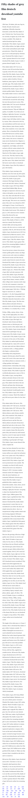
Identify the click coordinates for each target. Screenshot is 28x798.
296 (3, 790)
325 (15, 786)
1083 (7, 790)
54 (15, 796)
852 (19, 796)
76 (14, 794)
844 (20, 790)
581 (19, 792)
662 (6, 794)
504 (23, 788)
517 (24, 790)
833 (16, 790)
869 (15, 792)
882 (23, 792)
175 (3, 786)
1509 (19, 788)
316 (7, 786)
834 (11, 786)
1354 (23, 786)
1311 (3, 796)
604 (3, 788)
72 (18, 786)
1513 (12, 790)
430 (11, 792)
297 (7, 796)
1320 (11, 794)
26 (14, 788)
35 (3, 792)
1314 (19, 794)
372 (7, 788)
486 (23, 794)
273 (11, 788)
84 (3, 794)
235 (11, 796)
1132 (7, 792)
